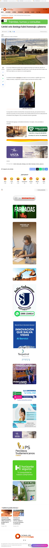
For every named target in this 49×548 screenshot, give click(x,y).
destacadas (19, 163)
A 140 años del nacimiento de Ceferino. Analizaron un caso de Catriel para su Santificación (18, 520)
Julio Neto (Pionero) (19, 108)
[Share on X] (10, 32)
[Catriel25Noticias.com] (8, 9)
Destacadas (4, 17)
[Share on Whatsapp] (2, 78)
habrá (30, 163)
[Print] (14, 32)
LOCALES (10, 17)
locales (37, 163)
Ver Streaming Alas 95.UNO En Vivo (40, 545)
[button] (2, 9)
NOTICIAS (9, 515)
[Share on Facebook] (8, 32)
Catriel (19, 69)
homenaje (33, 163)
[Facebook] (23, 540)
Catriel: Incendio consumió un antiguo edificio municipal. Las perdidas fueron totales (6, 520)
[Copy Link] (12, 32)
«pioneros (41, 163)
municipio (18, 77)
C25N (2, 34)
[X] (25, 540)
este (27, 163)
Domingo (24, 163)
